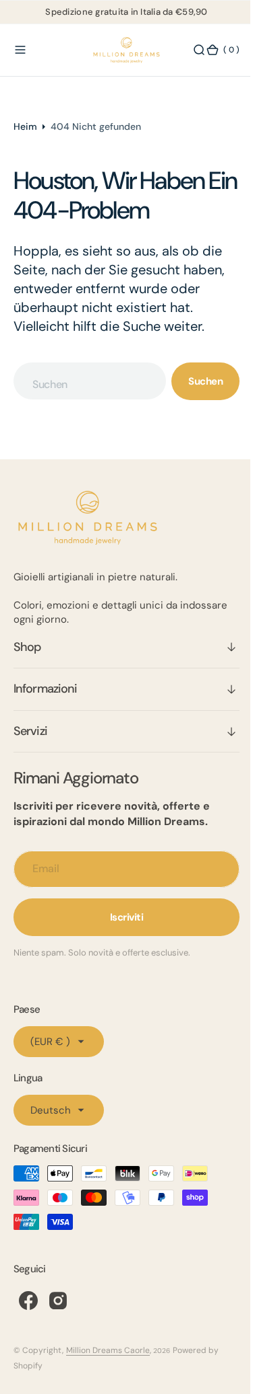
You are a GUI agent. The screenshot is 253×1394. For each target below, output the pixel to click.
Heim (25, 126)
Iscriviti (121, 917)
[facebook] (28, 1300)
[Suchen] (189, 50)
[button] (20, 50)
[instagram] (58, 1300)
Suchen (195, 381)
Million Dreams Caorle (108, 1350)
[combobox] (85, 380)
